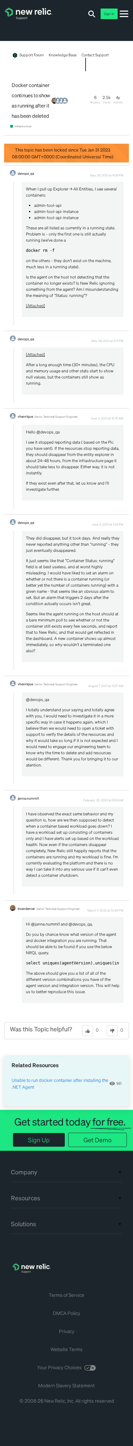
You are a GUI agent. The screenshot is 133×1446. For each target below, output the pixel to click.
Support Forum (31, 55)
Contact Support (95, 55)
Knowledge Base (62, 55)
